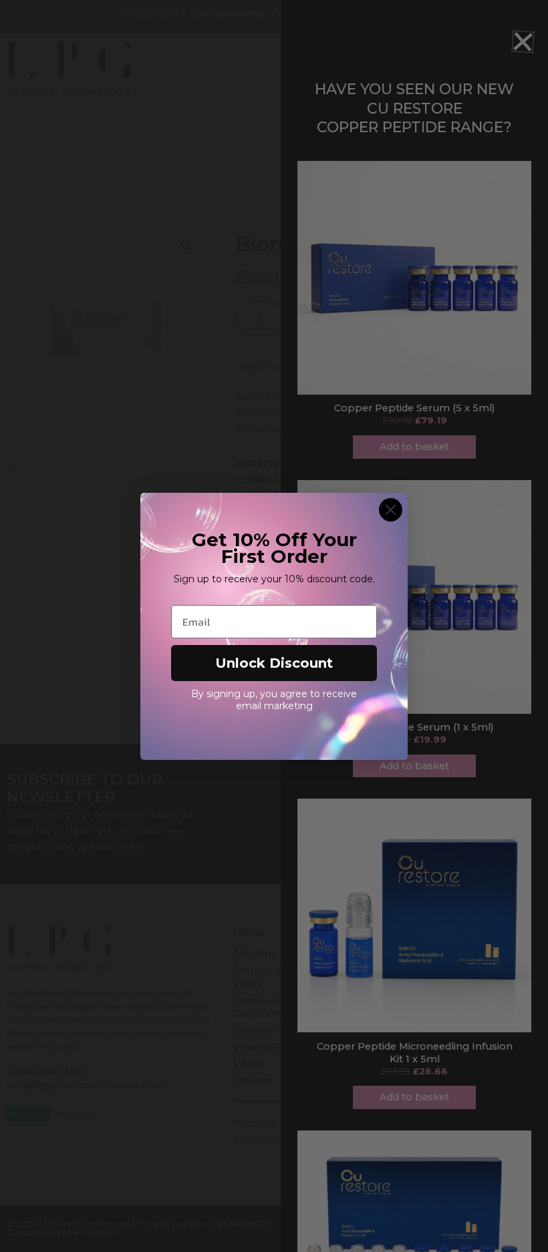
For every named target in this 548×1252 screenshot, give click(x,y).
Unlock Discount (274, 663)
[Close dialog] (390, 509)
